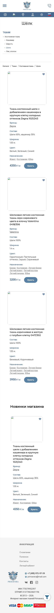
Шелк (8, 48)
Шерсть (9, 44)
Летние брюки (34, 268)
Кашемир (10, 40)
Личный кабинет (27, 566)
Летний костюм (31, 270)
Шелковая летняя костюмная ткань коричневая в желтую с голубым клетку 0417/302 (27, 332)
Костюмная (22, 159)
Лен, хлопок (11, 51)
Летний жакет (16, 270)
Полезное (24, 557)
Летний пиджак (17, 273)
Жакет (13, 159)
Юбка (30, 159)
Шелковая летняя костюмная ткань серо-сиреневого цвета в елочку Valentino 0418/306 (27, 220)
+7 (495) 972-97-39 (36, 573)
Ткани (6, 32)
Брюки (13, 268)
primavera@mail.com (37, 577)
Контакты (24, 561)
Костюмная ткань (12, 37)
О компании (25, 552)
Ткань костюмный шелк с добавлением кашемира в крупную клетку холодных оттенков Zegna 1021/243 (25, 114)
